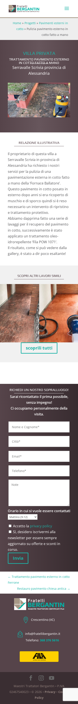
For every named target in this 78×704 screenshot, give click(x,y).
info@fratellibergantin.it (42, 634)
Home (17, 23)
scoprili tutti (39, 348)
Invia (18, 558)
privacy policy (41, 526)
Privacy (50, 692)
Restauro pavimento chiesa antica (43, 588)
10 (55, 113)
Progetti (30, 23)
